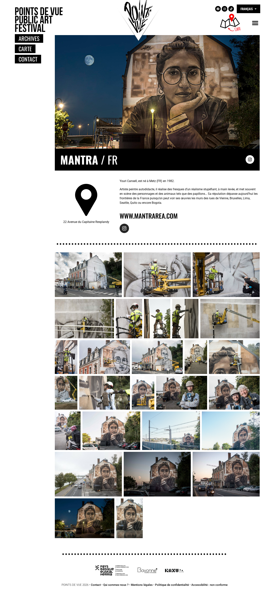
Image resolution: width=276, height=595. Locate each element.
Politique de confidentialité (172, 585)
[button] (255, 23)
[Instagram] (224, 9)
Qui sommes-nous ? (115, 585)
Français (247, 9)
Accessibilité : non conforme (209, 585)
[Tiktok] (231, 9)
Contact (96, 585)
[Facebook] (218, 9)
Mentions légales (142, 585)
